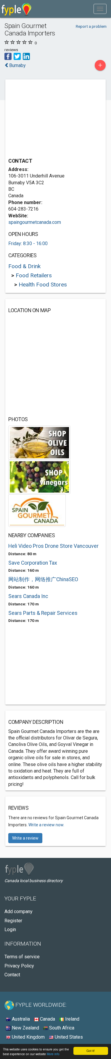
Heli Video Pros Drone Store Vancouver (53, 546)
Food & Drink (24, 266)
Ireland (71, 1019)
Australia (20, 1019)
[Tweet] (17, 56)
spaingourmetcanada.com (34, 222)
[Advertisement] (52, 119)
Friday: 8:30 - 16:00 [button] (28, 243)
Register (13, 920)
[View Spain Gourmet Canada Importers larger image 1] (39, 442)
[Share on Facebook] (8, 56)
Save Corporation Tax (32, 563)
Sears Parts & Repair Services (43, 613)
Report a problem (91, 26)
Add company (18, 911)
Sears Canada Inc (28, 596)
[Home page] (16, 8)
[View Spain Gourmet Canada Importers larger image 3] (37, 510)
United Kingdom (28, 1037)
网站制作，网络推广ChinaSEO (43, 579)
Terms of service (22, 956)
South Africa (61, 1028)
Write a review (25, 838)
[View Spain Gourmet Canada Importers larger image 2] (39, 476)
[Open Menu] (100, 9)
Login (10, 929)
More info (53, 1054)
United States (68, 1037)
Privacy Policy (19, 966)
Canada (47, 1019)
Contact (12, 974)
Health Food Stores (43, 284)
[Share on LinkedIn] (26, 56)
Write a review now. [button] (46, 824)
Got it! (90, 1050)
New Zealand (25, 1028)
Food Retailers (34, 275)
